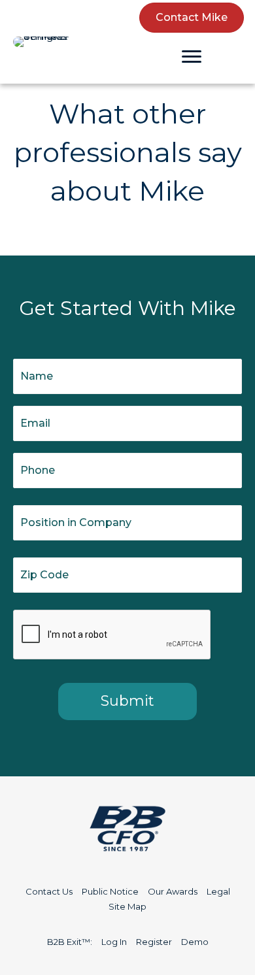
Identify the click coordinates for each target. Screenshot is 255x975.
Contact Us (49, 891)
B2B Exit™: (69, 941)
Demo (195, 941)
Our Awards (172, 891)
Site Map (127, 906)
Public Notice (110, 891)
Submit (127, 701)
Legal (218, 891)
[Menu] (192, 57)
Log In (114, 941)
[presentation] (112, 635)
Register (154, 941)
